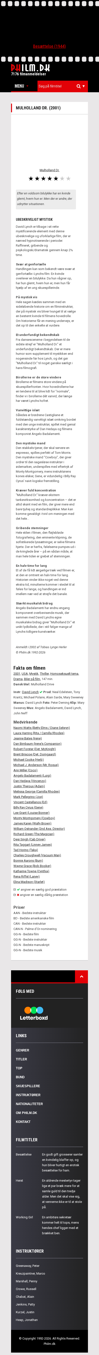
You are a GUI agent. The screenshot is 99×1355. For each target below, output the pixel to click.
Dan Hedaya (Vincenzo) (29, 781)
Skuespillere (28, 1086)
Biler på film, (32, 679)
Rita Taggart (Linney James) (32, 844)
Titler (21, 1059)
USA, (25, 673)
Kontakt (23, 1122)
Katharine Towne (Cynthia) (31, 871)
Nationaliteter (29, 1104)
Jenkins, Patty (25, 1304)
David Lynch (30, 692)
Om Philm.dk (26, 1113)
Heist (19, 1180)
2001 (16, 673)
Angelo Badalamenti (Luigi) (32, 775)
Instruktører (28, 1095)
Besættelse (23, 1154)
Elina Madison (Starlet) (29, 882)
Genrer (22, 1050)
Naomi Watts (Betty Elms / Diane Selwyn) (41, 728)
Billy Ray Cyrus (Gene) (28, 807)
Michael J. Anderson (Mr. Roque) (36, 765)
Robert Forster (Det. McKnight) (34, 749)
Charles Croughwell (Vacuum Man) (37, 855)
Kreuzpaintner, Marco (30, 1273)
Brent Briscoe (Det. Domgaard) (34, 754)
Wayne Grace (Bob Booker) (32, 866)
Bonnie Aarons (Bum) (28, 860)
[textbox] (64, 86)
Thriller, (45, 673)
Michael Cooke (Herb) (28, 759)
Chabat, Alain (25, 1296)
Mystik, (34, 673)
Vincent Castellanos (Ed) (30, 802)
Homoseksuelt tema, (64, 673)
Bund (20, 1077)
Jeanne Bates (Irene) (27, 738)
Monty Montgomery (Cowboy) (34, 818)
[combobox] (62, 86)
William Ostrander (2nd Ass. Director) (39, 828)
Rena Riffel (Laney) (26, 876)
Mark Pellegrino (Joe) (28, 797)
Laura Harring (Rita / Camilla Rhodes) (38, 733)
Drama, (18, 679)
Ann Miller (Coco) (25, 770)
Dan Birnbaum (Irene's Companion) (37, 743)
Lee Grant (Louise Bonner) (31, 813)
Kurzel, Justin (25, 1312)
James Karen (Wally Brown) (32, 823)
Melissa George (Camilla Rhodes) (36, 791)
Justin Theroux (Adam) (29, 786)
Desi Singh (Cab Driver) (29, 839)
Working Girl (24, 1217)
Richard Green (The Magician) (33, 834)
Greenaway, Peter (27, 1266)
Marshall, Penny (26, 1281)
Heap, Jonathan (27, 1320)
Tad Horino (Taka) (25, 850)
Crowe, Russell (26, 1289)
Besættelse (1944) (49, 46)
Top (19, 1068)
